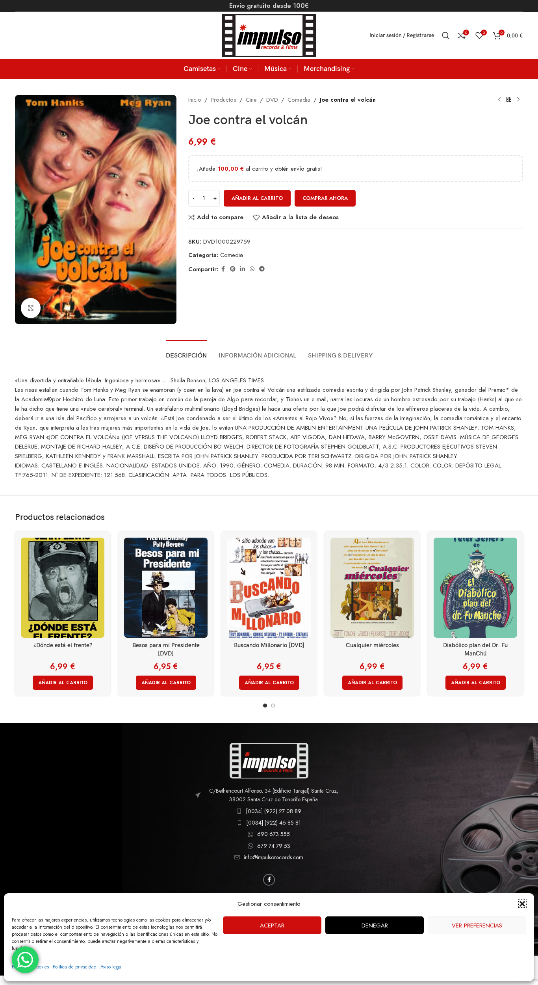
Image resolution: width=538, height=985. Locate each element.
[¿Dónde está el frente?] (62, 588)
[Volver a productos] (509, 99)
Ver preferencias (477, 925)
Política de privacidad (74, 966)
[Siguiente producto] (518, 99)
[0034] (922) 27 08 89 (273, 811)
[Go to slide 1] (265, 706)
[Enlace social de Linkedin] (242, 269)
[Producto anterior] (499, 99)
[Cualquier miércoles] (372, 588)
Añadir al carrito (257, 198)
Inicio (194, 99)
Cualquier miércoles (372, 645)
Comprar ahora (325, 198)
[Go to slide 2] (273, 706)
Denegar (375, 925)
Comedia (299, 99)
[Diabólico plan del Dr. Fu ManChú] (475, 588)
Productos (223, 99)
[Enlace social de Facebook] (223, 269)
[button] (522, 904)
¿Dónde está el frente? (62, 645)
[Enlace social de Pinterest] (233, 269)
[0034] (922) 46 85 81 (273, 823)
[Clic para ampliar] (31, 308)
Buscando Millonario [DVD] (269, 645)
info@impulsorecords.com (273, 857)
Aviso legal (111, 966)
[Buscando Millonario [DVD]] (269, 588)
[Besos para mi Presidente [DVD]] (166, 588)
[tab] (186, 352)
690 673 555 (273, 834)
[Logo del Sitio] (269, 34)
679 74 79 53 (273, 846)
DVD (272, 99)
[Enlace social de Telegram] (262, 269)
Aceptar (272, 925)
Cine (251, 99)
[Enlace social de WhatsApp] (252, 269)
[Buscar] (446, 35)
